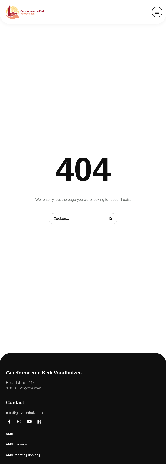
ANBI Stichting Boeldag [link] (23, 455)
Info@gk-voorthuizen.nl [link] (25, 413)
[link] (30, 12)
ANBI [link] (9, 434)
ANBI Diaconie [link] (16, 444)
